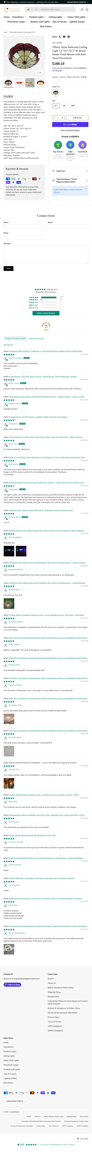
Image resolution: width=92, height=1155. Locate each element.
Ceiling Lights (55, 17)
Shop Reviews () (36, 338)
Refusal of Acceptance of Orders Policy (64, 1018)
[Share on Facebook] (64, 36)
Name (6, 222)
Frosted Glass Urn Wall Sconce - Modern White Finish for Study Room (38, 417)
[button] (87, 9)
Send (8, 268)
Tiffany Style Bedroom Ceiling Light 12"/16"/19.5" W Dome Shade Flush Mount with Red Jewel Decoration (23, 32)
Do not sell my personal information (62, 1022)
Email (50, 222)
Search (51, 988)
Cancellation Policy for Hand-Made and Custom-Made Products (41, 1131)
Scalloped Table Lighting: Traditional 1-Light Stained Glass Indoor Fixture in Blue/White (45, 351)
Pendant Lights (36, 17)
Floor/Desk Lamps (16, 21)
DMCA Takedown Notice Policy (61, 997)
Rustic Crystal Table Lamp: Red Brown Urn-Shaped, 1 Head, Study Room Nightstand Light (47, 457)
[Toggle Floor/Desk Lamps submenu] (26, 21)
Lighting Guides (77, 21)
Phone (6, 233)
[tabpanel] (24, 129)
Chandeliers (18, 17)
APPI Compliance (55, 1036)
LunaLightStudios (14, 1122)
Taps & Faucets (59, 21)
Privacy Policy (53, 1027)
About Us (52, 993)
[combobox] (50, 9)
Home (7, 17)
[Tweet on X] (59, 36)
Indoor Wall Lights (76, 17)
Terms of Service (55, 1031)
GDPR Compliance (55, 1040)
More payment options (70, 130)
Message (7, 243)
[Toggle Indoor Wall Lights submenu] (87, 17)
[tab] (8, 96)
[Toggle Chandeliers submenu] (25, 17)
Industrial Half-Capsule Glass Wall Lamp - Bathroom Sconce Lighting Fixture (41, 510)
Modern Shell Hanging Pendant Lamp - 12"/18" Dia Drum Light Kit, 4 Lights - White (44, 795)
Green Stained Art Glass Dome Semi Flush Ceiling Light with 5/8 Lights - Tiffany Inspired (46, 437)
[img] (46, 289)
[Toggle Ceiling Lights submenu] (64, 17)
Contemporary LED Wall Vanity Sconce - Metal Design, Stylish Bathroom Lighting (43, 376)
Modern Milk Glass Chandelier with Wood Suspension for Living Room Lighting (41, 878)
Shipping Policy (54, 1002)
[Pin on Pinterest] (68, 36)
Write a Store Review (46, 313)
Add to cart (77, 118)
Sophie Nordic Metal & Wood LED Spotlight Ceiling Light (32, 835)
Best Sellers (46, 26)
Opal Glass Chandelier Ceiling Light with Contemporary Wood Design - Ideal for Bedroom (46, 858)
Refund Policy (53, 1006)
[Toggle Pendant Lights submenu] (45, 17)
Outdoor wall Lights (40, 21)
